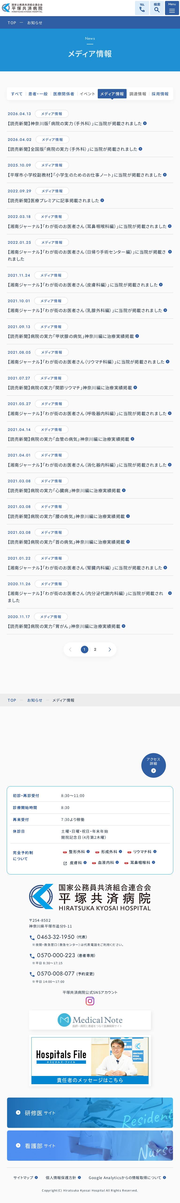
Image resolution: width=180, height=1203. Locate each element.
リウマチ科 (142, 851)
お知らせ (34, 22)
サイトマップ (23, 1177)
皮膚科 (76, 862)
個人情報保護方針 (61, 1177)
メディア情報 (112, 94)
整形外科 (77, 851)
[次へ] (109, 649)
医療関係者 (64, 94)
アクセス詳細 (154, 761)
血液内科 (106, 862)
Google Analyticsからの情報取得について (125, 1177)
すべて (17, 94)
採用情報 (160, 94)
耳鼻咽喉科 (140, 862)
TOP (12, 22)
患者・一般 (38, 94)
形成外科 (109, 851)
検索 (157, 8)
